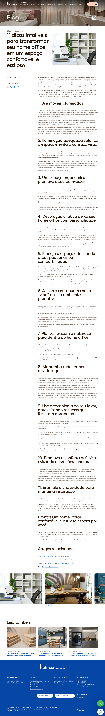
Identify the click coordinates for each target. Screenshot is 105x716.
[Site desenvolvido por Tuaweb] (80, 710)
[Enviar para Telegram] (11, 86)
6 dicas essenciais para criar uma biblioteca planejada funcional (57, 560)
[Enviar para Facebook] (14, 86)
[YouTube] (82, 698)
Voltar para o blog (16, 77)
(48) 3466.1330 (81, 681)
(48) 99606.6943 (82, 683)
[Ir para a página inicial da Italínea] (12, 4)
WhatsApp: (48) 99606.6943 (85, 685)
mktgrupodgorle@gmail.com (85, 687)
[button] (48, 605)
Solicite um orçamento (63, 695)
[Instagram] (80, 698)
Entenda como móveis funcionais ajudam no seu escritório (55, 563)
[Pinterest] (85, 698)
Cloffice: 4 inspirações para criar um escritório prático (54, 556)
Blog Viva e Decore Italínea (50, 567)
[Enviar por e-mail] (17, 86)
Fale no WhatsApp (43, 695)
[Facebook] (77, 698)
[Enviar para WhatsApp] (8, 86)
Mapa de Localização (36, 689)
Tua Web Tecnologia (29, 707)
